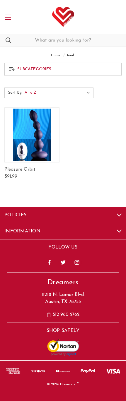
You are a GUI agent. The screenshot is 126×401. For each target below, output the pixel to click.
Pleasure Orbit (19, 169)
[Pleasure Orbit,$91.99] (32, 135)
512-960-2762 (66, 315)
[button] (63, 69)
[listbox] (58, 93)
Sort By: (15, 93)
